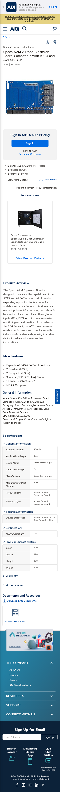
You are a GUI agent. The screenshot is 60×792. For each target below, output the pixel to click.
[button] (57, 396)
